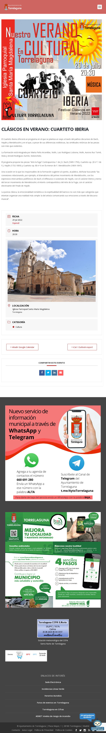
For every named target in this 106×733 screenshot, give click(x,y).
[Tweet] (48, 373)
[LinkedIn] (54, 373)
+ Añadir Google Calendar (22, 347)
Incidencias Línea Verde (53, 689)
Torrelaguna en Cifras (53, 709)
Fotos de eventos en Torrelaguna (53, 702)
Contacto (16, 730)
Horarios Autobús (53, 695)
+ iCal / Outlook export (82, 347)
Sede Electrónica (53, 682)
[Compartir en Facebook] (42, 373)
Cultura (19, 327)
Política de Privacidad (43, 730)
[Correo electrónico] (60, 373)
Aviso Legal (27, 730)
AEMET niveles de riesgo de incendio (53, 716)
